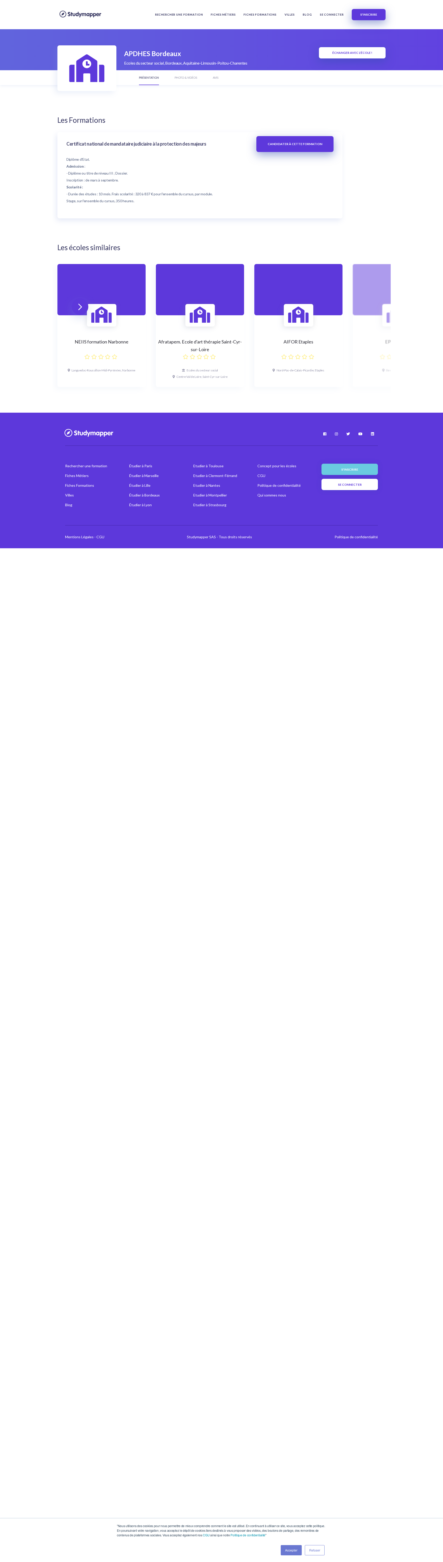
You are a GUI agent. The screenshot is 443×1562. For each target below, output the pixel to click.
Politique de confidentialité (247, 1535)
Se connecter (332, 14)
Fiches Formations (260, 14)
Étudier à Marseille (144, 475)
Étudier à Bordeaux (144, 495)
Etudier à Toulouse (208, 466)
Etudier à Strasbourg (209, 505)
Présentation (149, 77)
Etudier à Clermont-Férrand (215, 475)
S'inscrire (368, 14)
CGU (206, 1535)
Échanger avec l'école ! (352, 53)
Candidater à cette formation (295, 144)
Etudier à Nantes (206, 485)
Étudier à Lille (139, 485)
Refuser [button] (314, 1550)
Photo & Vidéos (186, 77)
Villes (290, 14)
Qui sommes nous (271, 495)
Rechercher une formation (179, 14)
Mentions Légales (79, 537)
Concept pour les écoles (276, 466)
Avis (215, 77)
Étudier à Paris (140, 466)
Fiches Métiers (223, 14)
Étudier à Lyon (140, 505)
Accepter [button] (291, 1550)
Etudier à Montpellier (210, 495)
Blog (307, 14)
